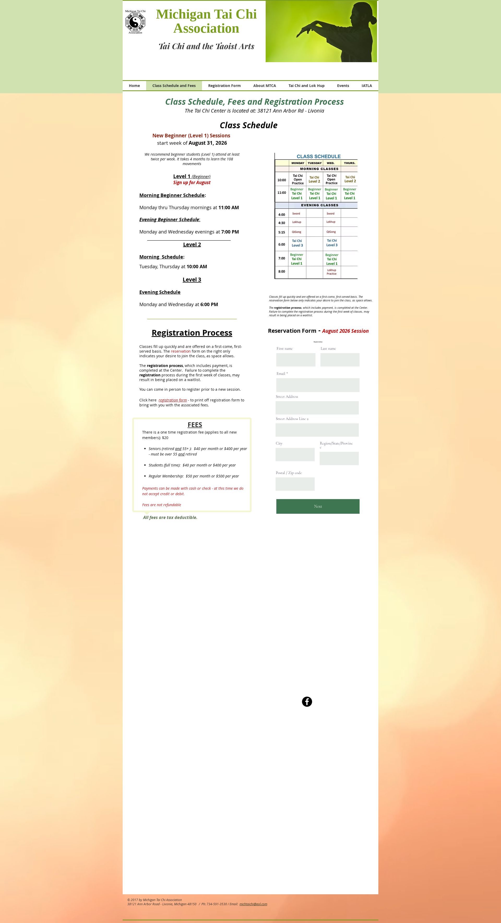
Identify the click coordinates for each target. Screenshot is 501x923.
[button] (321, 31)
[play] (369, 54)
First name (285, 348)
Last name (328, 348)
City (279, 443)
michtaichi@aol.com (253, 904)
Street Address (287, 397)
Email (281, 374)
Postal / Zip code (289, 473)
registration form (173, 400)
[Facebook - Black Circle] (307, 702)
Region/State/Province (336, 445)
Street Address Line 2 (292, 419)
